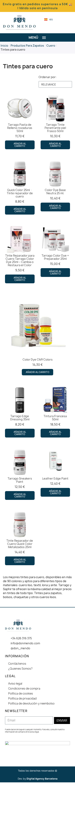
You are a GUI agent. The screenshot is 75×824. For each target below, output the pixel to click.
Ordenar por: (47, 77)
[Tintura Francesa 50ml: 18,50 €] (55, 411)
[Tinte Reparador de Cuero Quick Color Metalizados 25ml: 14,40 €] (20, 537)
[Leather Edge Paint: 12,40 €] (55, 472)
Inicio (4, 45)
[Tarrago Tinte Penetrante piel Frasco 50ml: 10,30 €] (55, 121)
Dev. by (37, 778)
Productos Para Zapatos (27, 45)
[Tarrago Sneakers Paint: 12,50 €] (20, 473)
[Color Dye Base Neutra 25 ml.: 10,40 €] (55, 185)
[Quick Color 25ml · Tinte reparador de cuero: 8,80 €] (20, 187)
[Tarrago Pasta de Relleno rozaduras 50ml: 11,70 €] (20, 121)
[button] (61, 19)
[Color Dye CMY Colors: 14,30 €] (37, 334)
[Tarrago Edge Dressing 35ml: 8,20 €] (20, 411)
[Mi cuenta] (68, 19)
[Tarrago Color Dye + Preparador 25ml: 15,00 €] (55, 251)
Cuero (50, 45)
